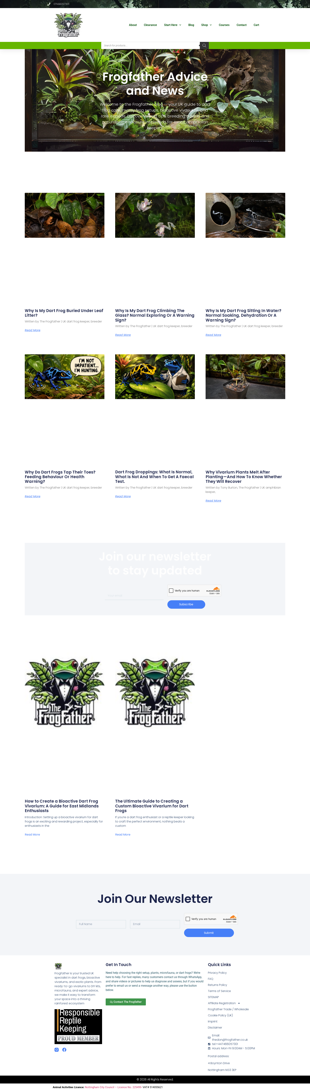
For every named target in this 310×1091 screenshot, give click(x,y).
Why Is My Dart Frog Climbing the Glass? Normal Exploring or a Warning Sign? (154, 315)
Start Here (170, 25)
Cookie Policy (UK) (220, 1015)
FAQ (210, 979)
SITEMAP (213, 997)
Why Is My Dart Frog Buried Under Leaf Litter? (64, 313)
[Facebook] (64, 1050)
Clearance (150, 25)
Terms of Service (219, 991)
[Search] (204, 45)
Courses (224, 25)
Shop (204, 25)
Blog (191, 25)
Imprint (212, 1021)
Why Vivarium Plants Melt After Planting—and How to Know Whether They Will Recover (244, 476)
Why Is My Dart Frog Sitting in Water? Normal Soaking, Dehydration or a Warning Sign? (243, 315)
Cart (256, 25)
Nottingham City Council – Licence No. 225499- (114, 1087)
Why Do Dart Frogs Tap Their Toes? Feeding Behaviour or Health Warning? (60, 476)
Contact (241, 25)
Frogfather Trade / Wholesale (228, 1009)
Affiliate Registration (222, 1003)
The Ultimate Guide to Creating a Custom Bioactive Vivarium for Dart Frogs (151, 806)
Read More (32, 330)
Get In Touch (118, 964)
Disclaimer (215, 1027)
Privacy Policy (217, 973)
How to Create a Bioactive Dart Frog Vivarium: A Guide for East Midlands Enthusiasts (62, 806)
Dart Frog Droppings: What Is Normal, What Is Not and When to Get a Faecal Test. (154, 476)
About (133, 25)
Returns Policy (217, 985)
